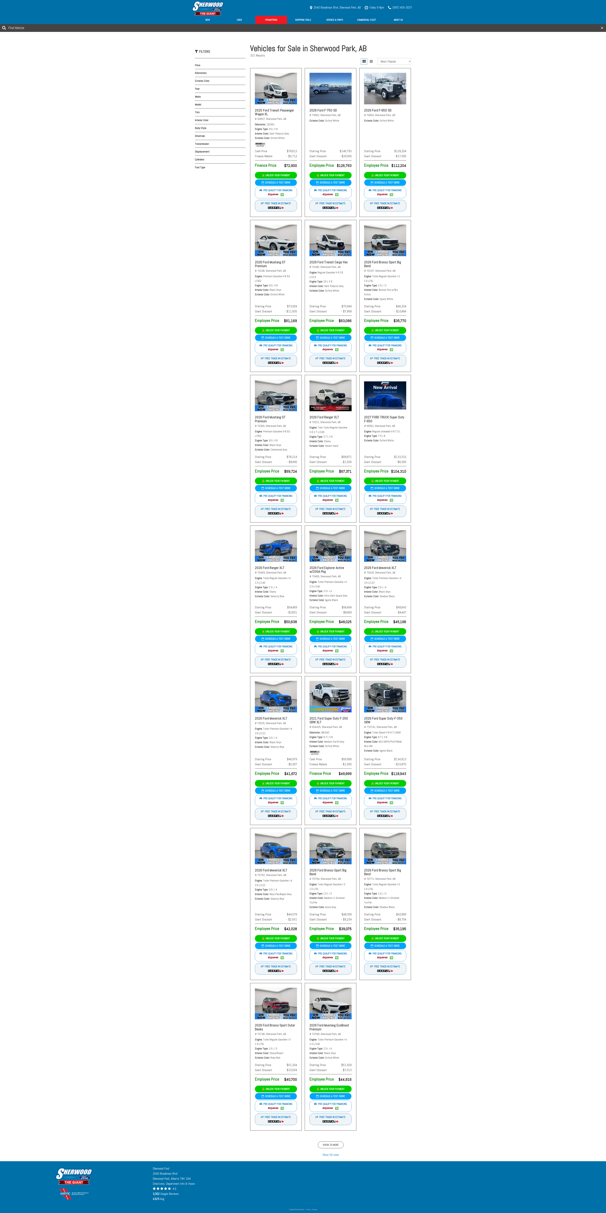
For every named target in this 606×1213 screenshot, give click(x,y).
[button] (276, 192)
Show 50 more (331, 1155)
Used (239, 19)
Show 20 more (331, 1145)
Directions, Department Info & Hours (174, 1184)
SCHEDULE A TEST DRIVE (277, 182)
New (207, 19)
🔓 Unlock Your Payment (276, 175)
